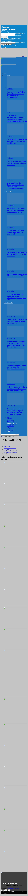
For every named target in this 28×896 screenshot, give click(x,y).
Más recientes (7, 446)
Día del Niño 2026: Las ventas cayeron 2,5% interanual (15, 232)
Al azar (5, 453)
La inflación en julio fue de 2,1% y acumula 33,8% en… (17, 275)
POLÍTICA (7, 75)
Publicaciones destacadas (10, 448)
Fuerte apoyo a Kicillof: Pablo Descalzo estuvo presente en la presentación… (16, 94)
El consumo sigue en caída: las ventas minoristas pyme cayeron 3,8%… (16, 297)
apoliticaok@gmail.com (13, 888)
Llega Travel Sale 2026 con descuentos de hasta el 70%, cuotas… (17, 321)
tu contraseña (18, 35)
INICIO (6, 73)
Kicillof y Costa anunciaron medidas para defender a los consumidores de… (17, 389)
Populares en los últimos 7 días (11, 450)
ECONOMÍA (8, 192)
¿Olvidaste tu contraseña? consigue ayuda (11, 38)
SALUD (9, 428)
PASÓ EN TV (10, 426)
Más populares (7, 449)
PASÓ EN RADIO (11, 424)
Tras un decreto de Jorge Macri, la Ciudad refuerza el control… (16, 163)
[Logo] (8, 63)
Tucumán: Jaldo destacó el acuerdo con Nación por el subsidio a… (17, 141)
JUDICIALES (10, 421)
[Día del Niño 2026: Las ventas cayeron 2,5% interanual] (15, 226)
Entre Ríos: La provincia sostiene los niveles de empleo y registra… (16, 210)
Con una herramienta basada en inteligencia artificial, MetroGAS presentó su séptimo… (15, 411)
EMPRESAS (10, 419)
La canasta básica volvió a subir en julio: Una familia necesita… (17, 254)
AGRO (8, 417)
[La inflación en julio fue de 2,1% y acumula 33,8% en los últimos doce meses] (15, 269)
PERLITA (9, 427)
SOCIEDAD (10, 430)
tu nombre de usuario (20, 33)
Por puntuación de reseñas (10, 452)
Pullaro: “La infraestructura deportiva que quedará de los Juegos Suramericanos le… (17, 118)
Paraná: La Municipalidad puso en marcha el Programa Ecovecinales (16, 367)
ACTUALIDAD (8, 303)
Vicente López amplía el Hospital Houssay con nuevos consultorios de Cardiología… (16, 344)
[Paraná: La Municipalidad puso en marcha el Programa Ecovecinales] (15, 360)
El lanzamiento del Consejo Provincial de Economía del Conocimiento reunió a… (16, 185)
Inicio (2, 436)
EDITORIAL (8, 432)
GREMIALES (10, 420)
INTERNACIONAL (12, 423)
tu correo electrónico (20, 42)
